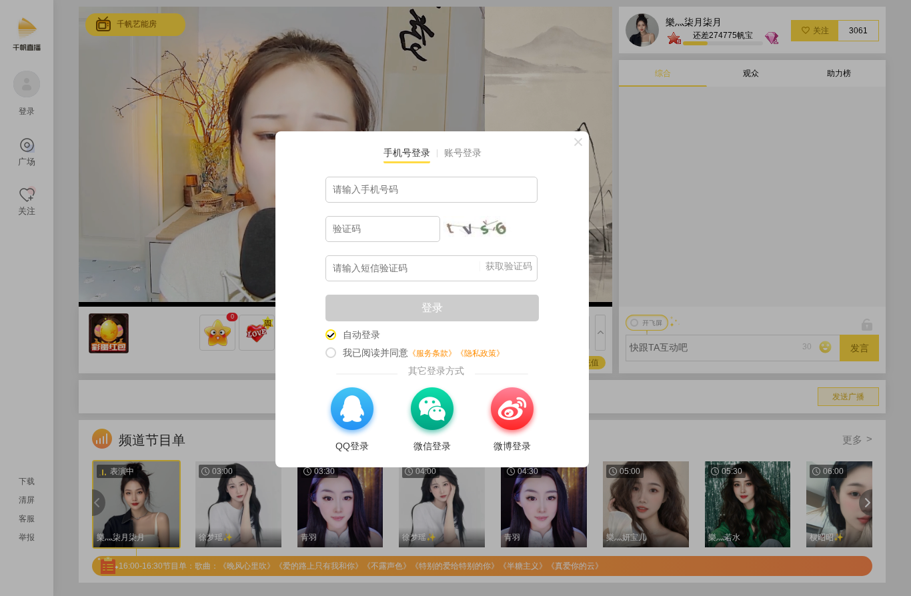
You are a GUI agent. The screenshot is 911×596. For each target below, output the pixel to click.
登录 (432, 307)
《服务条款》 (432, 353)
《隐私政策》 (480, 353)
